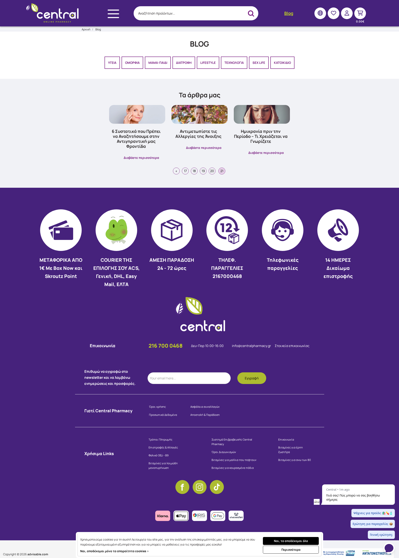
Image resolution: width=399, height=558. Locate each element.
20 (212, 171)
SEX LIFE (258, 62)
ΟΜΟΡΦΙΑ (132, 62)
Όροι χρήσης (157, 407)
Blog (288, 13)
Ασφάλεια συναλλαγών (205, 407)
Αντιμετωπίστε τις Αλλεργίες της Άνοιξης (198, 133)
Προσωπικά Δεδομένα (163, 415)
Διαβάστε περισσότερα (141, 158)
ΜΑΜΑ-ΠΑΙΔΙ (157, 62)
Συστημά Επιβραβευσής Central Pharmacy (232, 442)
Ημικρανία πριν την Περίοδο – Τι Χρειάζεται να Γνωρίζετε (261, 136)
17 (185, 171)
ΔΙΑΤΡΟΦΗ (184, 62)
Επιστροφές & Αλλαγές (163, 447)
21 (221, 171)
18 (194, 171)
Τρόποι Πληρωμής (160, 439)
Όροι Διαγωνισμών (224, 452)
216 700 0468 (166, 345)
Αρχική (86, 29)
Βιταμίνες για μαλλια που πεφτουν (234, 460)
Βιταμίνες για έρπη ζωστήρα (290, 450)
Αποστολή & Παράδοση (205, 415)
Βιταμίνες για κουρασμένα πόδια (233, 468)
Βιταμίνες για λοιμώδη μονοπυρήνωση (163, 465)
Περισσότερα (290, 550)
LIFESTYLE (208, 62)
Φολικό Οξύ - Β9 (159, 455)
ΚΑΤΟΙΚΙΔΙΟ (282, 62)
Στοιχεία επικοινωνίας (292, 345)
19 (203, 171)
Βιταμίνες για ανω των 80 (294, 460)
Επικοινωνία (286, 439)
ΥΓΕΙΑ (112, 62)
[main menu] (113, 13)
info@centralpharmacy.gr (252, 345)
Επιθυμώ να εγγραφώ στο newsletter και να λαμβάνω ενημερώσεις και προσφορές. (109, 377)
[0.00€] (360, 13)
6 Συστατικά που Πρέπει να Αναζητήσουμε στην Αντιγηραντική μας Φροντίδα (136, 138)
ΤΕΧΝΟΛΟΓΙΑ (234, 62)
